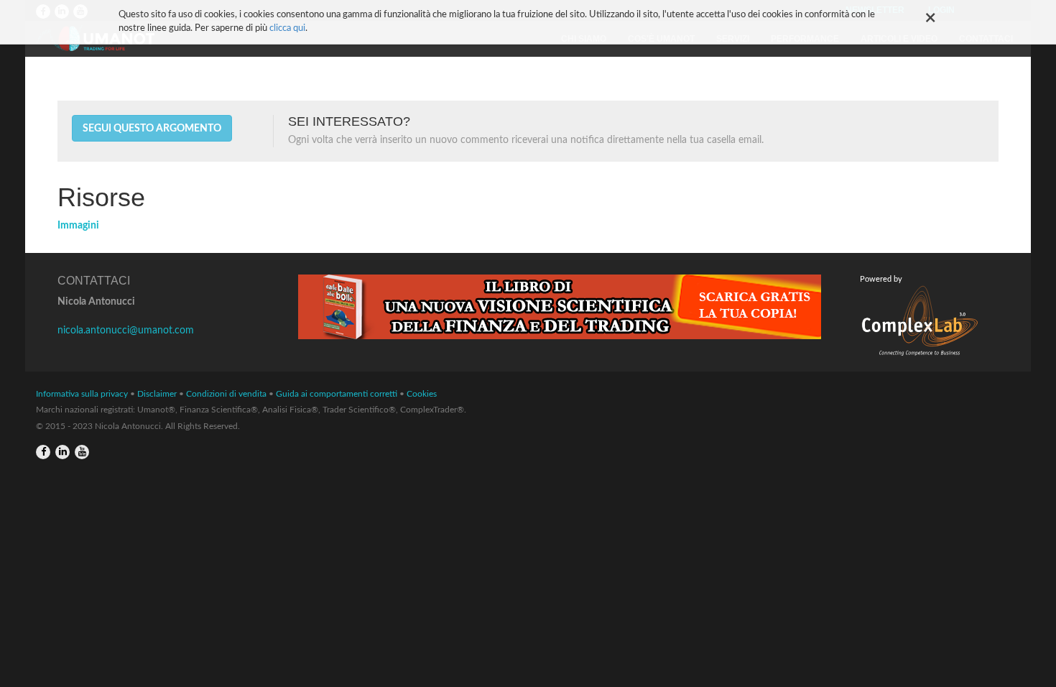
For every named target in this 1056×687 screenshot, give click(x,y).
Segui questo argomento (152, 129)
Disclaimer (157, 393)
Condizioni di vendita (226, 393)
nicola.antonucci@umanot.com (125, 331)
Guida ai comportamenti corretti (336, 393)
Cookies (422, 393)
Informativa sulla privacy (82, 393)
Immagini (78, 226)
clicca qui (287, 28)
